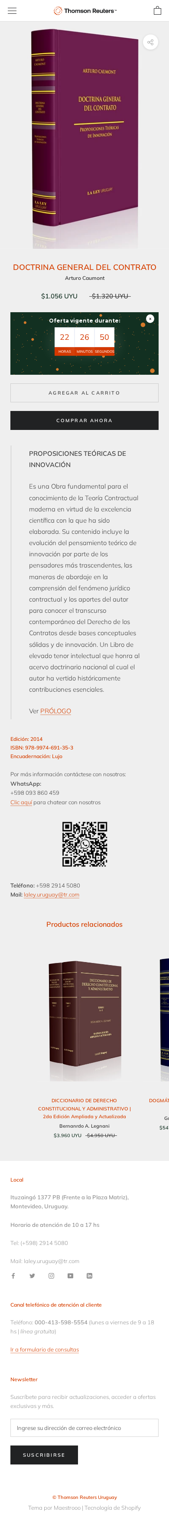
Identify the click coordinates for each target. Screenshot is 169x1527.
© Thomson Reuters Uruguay (84, 1497)
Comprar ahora (84, 420)
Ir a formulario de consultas (44, 1349)
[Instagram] (51, 1275)
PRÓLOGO (55, 711)
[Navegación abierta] (12, 11)
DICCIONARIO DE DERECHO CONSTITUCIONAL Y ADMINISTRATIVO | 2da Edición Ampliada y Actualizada (84, 1108)
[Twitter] (32, 1275)
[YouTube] (70, 1275)
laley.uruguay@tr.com (51, 894)
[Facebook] (13, 1275)
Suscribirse (44, 1455)
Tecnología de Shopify (112, 1507)
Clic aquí (21, 802)
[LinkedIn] (89, 1275)
